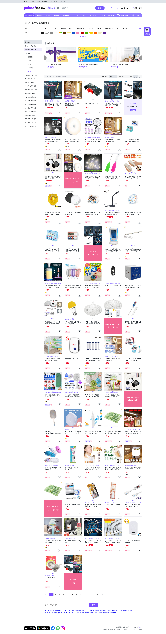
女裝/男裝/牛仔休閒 (30, 82)
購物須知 (119, 629)
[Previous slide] (45, 89)
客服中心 (104, 629)
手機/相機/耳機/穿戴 (30, 46)
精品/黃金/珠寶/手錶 (30, 79)
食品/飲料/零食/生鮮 (30, 101)
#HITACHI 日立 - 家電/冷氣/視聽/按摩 (81, 613)
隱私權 (133, 629)
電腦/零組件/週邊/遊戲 (31, 75)
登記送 (48, 15)
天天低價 (75, 15)
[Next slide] (61, 89)
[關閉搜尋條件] (58, 8)
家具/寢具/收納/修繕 (30, 115)
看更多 (109, 15)
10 (89, 594)
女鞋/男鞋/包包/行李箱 (31, 90)
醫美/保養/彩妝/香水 (30, 93)
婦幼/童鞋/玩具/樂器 (30, 108)
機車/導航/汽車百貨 (30, 122)
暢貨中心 (57, 15)
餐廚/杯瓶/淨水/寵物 (30, 111)
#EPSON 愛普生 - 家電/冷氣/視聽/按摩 (120, 611)
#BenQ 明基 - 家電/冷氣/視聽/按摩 (73, 611)
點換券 (39, 15)
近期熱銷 (129, 76)
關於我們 (112, 629)
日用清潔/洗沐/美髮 (30, 97)
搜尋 (93, 605)
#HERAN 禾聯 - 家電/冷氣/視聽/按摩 (55, 613)
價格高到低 (122, 76)
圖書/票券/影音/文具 (30, 126)
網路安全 (126, 629)
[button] (45, 57)
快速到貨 (66, 15)
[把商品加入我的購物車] (59, 113)
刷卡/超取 (101, 15)
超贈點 (137, 15)
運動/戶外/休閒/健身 (30, 119)
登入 (112, 8)
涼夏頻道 (84, 15)
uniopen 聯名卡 (124, 15)
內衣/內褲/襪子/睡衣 (30, 86)
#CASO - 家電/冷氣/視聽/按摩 (96, 611)
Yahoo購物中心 (34, 8)
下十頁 (96, 594)
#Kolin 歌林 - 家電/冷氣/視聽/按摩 (105, 613)
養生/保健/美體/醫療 (30, 104)
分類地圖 (139, 629)
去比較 (133, 110)
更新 (140, 627)
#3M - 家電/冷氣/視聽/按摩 (52, 611)
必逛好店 (93, 15)
